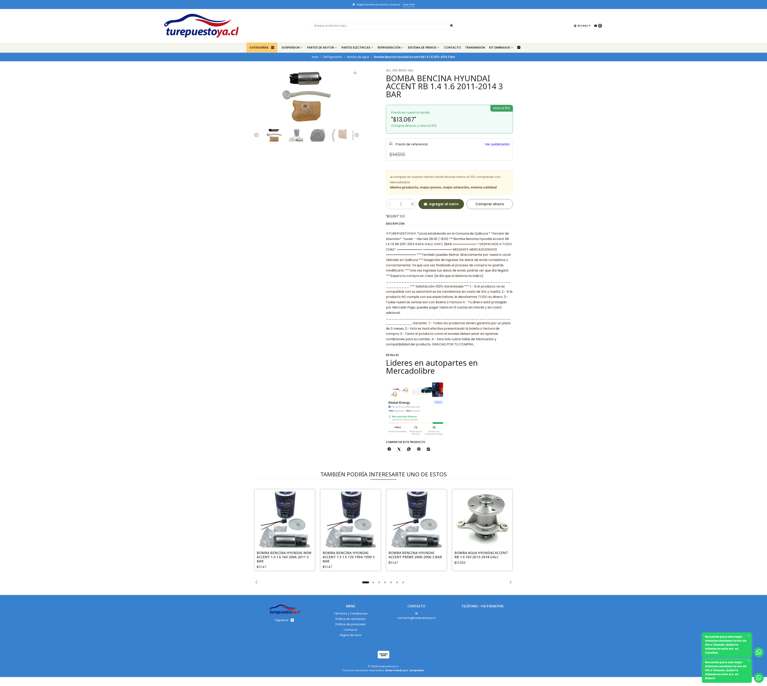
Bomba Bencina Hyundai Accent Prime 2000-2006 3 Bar (415, 554)
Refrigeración (389, 48)
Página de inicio (351, 635)
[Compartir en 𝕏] (399, 449)
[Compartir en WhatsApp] (408, 449)
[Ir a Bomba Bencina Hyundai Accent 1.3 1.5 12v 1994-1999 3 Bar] (351, 519)
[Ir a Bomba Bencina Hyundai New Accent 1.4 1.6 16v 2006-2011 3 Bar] (285, 519)
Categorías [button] (258, 48)
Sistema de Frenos (422, 48)
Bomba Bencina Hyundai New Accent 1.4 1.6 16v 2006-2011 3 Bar (284, 556)
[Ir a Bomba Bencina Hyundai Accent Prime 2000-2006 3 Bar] (416, 519)
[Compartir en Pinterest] (418, 449)
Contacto (452, 48)
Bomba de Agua (358, 57)
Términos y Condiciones (351, 614)
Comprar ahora (489, 204)
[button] (366, 582)
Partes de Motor (320, 48)
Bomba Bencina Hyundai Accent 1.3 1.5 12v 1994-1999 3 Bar (349, 556)
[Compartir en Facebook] (389, 449)
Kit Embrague (499, 48)
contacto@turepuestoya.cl (416, 618)
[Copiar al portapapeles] (428, 449)
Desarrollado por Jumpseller (404, 670)
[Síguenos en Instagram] (519, 48)
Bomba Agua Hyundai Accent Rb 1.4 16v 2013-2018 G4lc (481, 554)
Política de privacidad (351, 624)
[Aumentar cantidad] (412, 204)
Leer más (409, 4)
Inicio (315, 57)
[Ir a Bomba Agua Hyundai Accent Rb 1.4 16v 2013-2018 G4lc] (482, 519)
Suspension (291, 48)
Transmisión (475, 48)
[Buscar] (451, 26)
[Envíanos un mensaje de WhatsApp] (759, 678)
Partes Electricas (355, 48)
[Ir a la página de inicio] (201, 26)
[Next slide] (356, 135)
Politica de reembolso (351, 619)
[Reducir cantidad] (389, 204)
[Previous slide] (257, 135)
